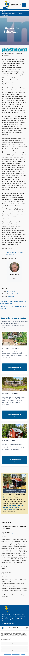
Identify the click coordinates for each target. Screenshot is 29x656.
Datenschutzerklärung (16, 654)
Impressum (23, 654)
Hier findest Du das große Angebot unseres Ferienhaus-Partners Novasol (13, 508)
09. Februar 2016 (9, 534)
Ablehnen (14, 647)
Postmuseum (9, 254)
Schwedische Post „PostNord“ (14, 252)
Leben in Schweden (14, 293)
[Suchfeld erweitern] (24, 5)
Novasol (6, 497)
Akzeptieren (14, 643)
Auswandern (11, 291)
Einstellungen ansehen (14, 650)
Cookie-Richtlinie (7, 654)
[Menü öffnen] (20, 5)
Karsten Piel (7, 34)
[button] (27, 628)
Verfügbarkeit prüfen (14, 367)
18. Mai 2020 (8, 574)
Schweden (11, 296)
